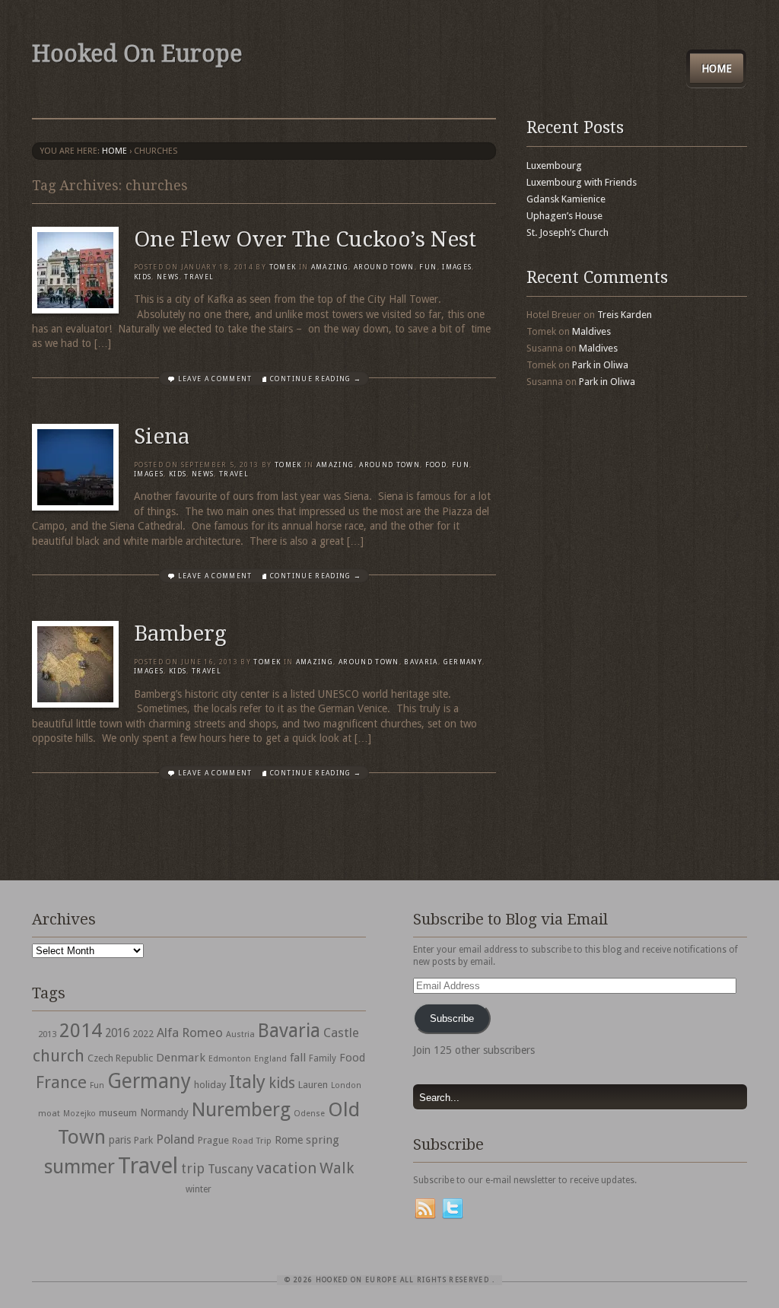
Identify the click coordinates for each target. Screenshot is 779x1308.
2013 (47, 1034)
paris (120, 1140)
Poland (175, 1139)
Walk (337, 1168)
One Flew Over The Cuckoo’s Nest (305, 239)
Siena (161, 436)
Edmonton (229, 1058)
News (168, 277)
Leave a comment (215, 379)
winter (198, 1189)
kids (282, 1083)
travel (199, 277)
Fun (428, 267)
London (346, 1085)
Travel (148, 1166)
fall (298, 1058)
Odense (309, 1114)
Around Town (384, 267)
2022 (143, 1033)
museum (118, 1113)
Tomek (283, 267)
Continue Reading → (315, 379)
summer (79, 1166)
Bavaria (420, 662)
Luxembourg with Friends (581, 182)
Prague (213, 1140)
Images (457, 267)
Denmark (180, 1058)
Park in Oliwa (600, 365)
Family (322, 1058)
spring (322, 1140)
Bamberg (180, 633)
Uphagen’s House (564, 215)
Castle (341, 1032)
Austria (240, 1034)
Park (143, 1140)
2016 (117, 1033)
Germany (463, 662)
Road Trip (252, 1140)
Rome (289, 1140)
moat (49, 1113)
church (58, 1055)
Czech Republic (120, 1058)
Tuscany (230, 1169)
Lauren (313, 1084)
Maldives (591, 331)
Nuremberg (241, 1109)
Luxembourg (554, 165)
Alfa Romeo (190, 1032)
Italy (247, 1082)
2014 (80, 1030)
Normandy (164, 1112)
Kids (142, 277)
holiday (210, 1084)
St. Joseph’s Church (567, 232)
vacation (286, 1168)
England (270, 1059)
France (61, 1082)
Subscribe (452, 1018)
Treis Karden (624, 314)
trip (193, 1168)
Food (436, 465)
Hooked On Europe (137, 53)
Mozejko (79, 1114)
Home (716, 68)
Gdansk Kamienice (566, 199)
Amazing (329, 267)
